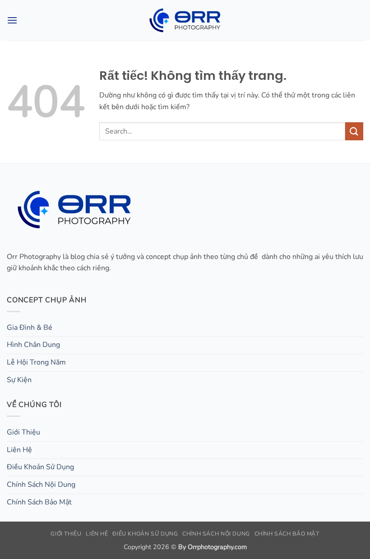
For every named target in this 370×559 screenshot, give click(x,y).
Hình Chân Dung (33, 345)
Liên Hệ (19, 450)
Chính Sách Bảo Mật (39, 502)
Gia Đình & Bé (29, 328)
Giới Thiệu (23, 432)
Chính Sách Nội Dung (41, 485)
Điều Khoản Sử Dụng (40, 467)
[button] (12, 20)
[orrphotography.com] (185, 20)
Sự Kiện (19, 380)
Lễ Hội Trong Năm (36, 362)
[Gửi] (354, 131)
